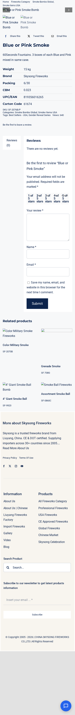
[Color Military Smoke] (18, 333)
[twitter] (10, 466)
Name (31, 247)
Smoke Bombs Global (26, 112)
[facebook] (4, 466)
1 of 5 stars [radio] (31, 198)
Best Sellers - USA (18, 115)
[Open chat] (65, 705)
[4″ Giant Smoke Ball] (18, 387)
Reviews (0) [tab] (12, 143)
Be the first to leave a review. (17, 124)
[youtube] (22, 466)
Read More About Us (16, 448)
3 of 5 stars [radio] (48, 198)
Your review (35, 210)
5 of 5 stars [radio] (65, 198)
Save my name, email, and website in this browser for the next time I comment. (46, 287)
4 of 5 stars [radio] (57, 198)
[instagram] (16, 466)
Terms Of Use (26, 457)
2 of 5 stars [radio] (40, 198)
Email (31, 264)
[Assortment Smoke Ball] (56, 384)
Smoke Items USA (47, 112)
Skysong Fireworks (36, 76)
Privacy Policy (10, 457)
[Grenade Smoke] (56, 344)
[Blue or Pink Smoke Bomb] (37, 9)
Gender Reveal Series (40, 115)
